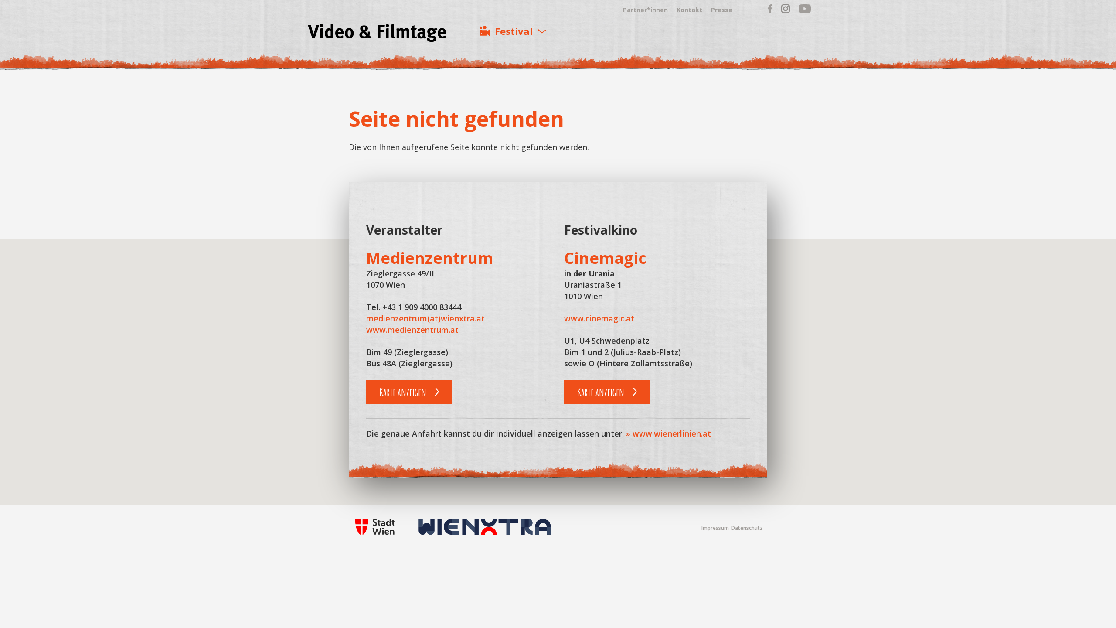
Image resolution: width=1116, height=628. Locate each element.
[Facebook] (770, 11)
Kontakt (689, 10)
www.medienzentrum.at (412, 329)
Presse (721, 10)
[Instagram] (785, 11)
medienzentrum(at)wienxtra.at (425, 318)
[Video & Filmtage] (377, 34)
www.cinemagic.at (599, 318)
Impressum (715, 528)
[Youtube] (805, 11)
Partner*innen (645, 10)
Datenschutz (747, 528)
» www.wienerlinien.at (668, 433)
